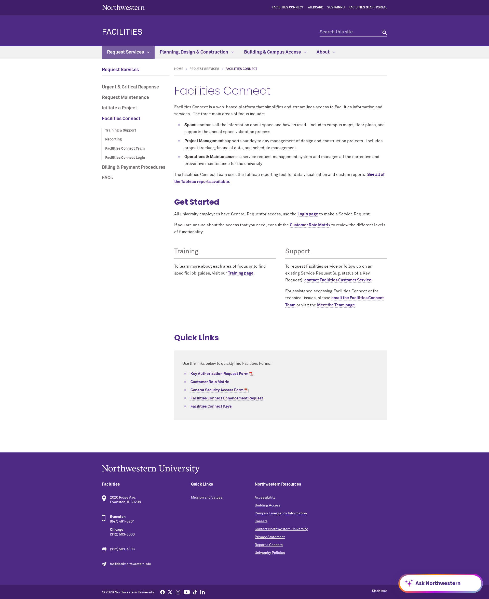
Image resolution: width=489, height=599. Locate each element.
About (324, 52)
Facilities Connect (288, 7)
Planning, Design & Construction (194, 52)
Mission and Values (206, 497)
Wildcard (315, 7)
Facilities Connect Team (125, 148)
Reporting (113, 139)
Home (178, 69)
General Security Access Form (217, 390)
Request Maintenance (125, 97)
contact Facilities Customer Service (337, 280)
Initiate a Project (119, 108)
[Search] (382, 32)
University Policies (270, 553)
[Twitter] (170, 592)
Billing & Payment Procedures (133, 167)
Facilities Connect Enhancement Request (227, 398)
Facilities (122, 32)
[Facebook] (162, 592)
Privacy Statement (270, 537)
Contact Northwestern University (281, 529)
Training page (240, 273)
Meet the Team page (336, 305)
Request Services (126, 52)
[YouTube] (187, 592)
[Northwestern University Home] (123, 7)
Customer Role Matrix (310, 225)
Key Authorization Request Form (219, 374)
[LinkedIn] (202, 592)
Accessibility (265, 497)
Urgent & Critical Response (130, 87)
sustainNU (336, 7)
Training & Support (120, 130)
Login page (307, 214)
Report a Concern (269, 545)
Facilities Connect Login (125, 158)
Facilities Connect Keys (211, 406)
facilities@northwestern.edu (130, 564)
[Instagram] (178, 592)
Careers (261, 521)
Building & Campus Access (273, 52)
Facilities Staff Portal (368, 7)
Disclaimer (379, 591)
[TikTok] (195, 592)
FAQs (107, 178)
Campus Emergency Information (281, 513)
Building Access (267, 505)
